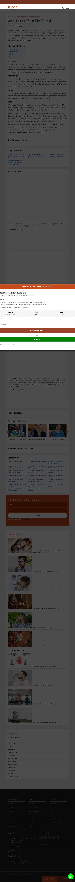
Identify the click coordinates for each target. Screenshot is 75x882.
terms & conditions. (12, 344)
